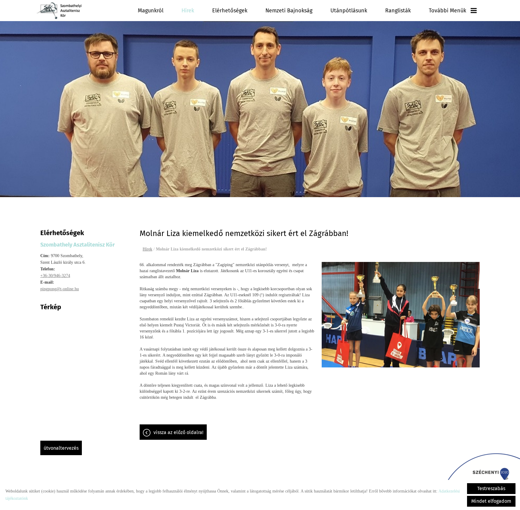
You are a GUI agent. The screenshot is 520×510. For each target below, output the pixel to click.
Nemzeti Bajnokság (288, 10)
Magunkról (150, 10)
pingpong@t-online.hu (59, 289)
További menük (447, 10)
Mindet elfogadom (491, 501)
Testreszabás (491, 488)
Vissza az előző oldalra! (178, 432)
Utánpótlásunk (348, 10)
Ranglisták (398, 10)
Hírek (187, 10)
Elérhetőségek (229, 10)
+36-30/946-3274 (55, 275)
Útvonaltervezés (61, 448)
